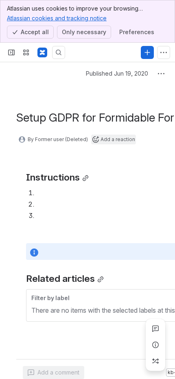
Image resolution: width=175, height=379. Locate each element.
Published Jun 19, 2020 (117, 73)
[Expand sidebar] (11, 52)
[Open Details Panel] (155, 344)
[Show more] (163, 52)
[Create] (147, 52)
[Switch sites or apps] (26, 52)
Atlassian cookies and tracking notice (57, 18)
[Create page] (155, 361)
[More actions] (161, 73)
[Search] (58, 52)
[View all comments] (155, 328)
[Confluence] (42, 52)
